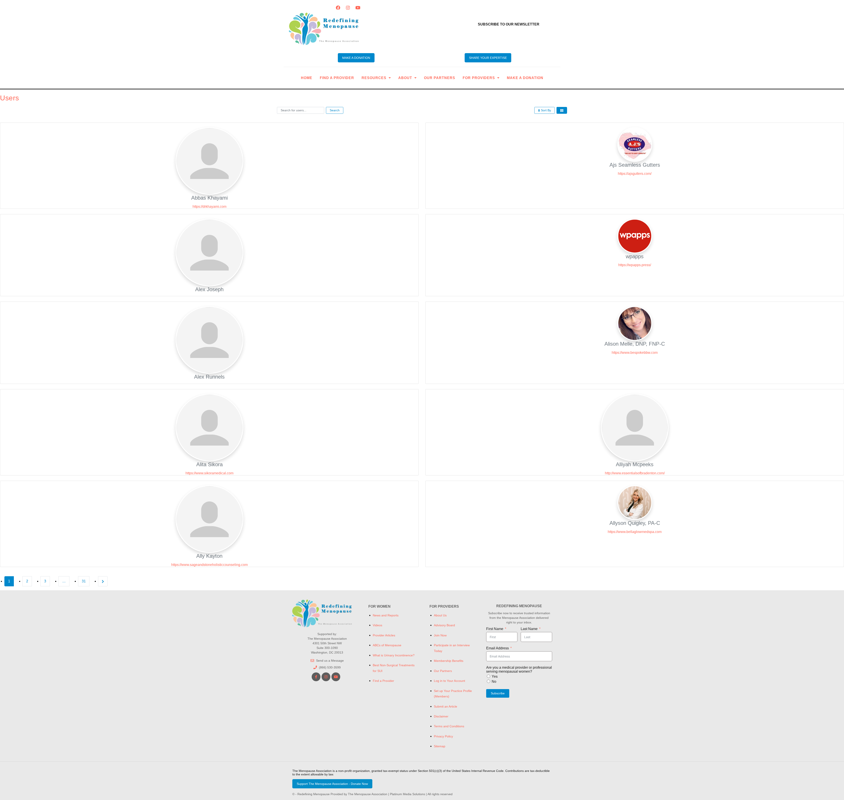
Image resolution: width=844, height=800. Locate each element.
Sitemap (439, 746)
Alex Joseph (209, 289)
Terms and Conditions (449, 726)
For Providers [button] (479, 78)
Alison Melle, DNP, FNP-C (634, 344)
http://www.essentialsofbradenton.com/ (635, 473)
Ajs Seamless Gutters (634, 165)
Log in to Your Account (449, 681)
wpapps (635, 256)
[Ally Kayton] (209, 519)
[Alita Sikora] (209, 427)
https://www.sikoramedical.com (209, 473)
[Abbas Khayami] (209, 161)
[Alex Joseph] (209, 252)
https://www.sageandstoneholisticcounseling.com (209, 565)
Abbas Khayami (209, 198)
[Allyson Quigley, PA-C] (634, 502)
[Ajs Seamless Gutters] (634, 144)
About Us (440, 615)
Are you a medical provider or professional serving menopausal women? (519, 669)
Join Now (440, 635)
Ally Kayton (209, 556)
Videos (377, 625)
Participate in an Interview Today (452, 647)
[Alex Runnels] (209, 340)
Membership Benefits (448, 661)
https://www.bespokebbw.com (635, 352)
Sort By (545, 110)
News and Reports (385, 615)
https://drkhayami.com (209, 206)
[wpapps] (634, 236)
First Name (494, 629)
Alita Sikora (209, 464)
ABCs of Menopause (387, 645)
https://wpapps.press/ (634, 265)
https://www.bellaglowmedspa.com (635, 532)
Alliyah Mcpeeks (634, 464)
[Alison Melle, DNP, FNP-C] (634, 323)
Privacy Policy (443, 736)
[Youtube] (357, 7)
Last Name (529, 629)
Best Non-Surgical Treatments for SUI (394, 667)
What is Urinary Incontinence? (394, 655)
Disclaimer (441, 716)
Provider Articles (384, 635)
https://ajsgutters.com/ (634, 173)
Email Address (497, 648)
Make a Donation (525, 78)
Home (306, 78)
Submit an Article (445, 706)
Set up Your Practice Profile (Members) (453, 693)
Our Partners (439, 78)
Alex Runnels (209, 377)
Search (335, 110)
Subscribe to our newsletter (508, 24)
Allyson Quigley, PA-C (634, 523)
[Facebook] (338, 7)
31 (84, 581)
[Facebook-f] (316, 676)
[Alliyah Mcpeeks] (635, 427)
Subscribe (498, 693)
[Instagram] (348, 7)
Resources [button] (374, 78)
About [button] (405, 78)
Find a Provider (337, 78)
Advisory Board (444, 625)
